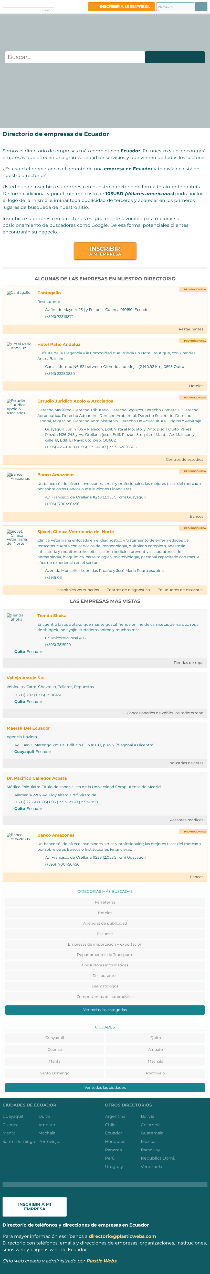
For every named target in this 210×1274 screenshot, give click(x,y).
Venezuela (151, 1166)
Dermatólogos (105, 986)
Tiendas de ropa (188, 662)
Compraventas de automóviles (105, 996)
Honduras (115, 1141)
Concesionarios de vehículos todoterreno (165, 713)
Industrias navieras (186, 763)
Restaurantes (191, 329)
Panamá (113, 1150)
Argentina (115, 1116)
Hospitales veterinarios (77, 589)
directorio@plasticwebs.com (122, 1236)
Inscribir (105, 251)
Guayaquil (24, 751)
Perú (110, 1158)
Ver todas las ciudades (105, 1087)
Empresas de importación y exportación (105, 944)
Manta (54, 1061)
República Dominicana (159, 1158)
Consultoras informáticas (105, 965)
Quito (19, 651)
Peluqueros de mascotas (180, 589)
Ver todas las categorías (105, 1009)
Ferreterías (105, 902)
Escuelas (105, 934)
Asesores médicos (186, 820)
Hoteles (196, 386)
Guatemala (152, 1133)
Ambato (155, 1049)
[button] (201, 6)
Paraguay (150, 1150)
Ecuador (113, 1133)
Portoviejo (155, 1073)
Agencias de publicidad (105, 923)
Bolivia (147, 1116)
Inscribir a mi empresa (124, 6)
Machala (155, 1061)
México (148, 1141)
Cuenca (55, 1049)
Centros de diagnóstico (128, 589)
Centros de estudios (184, 459)
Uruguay (114, 1166)
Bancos (196, 516)
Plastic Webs (101, 1260)
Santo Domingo (54, 1073)
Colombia (151, 1124)
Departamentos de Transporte (105, 954)
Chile (110, 1124)
